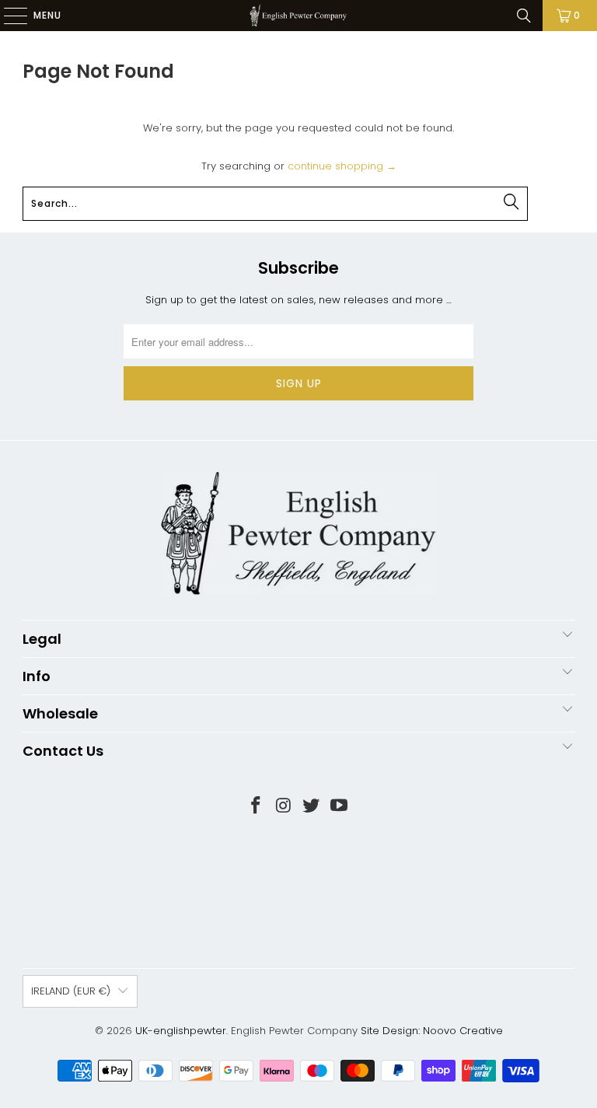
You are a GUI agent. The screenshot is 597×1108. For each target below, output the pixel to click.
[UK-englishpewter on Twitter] (311, 806)
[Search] (524, 15)
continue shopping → (342, 166)
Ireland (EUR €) (70, 991)
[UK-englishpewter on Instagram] (283, 806)
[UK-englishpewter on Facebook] (256, 806)
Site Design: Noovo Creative (432, 1030)
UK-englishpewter (180, 1030)
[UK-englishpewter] (298, 15)
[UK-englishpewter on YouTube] (339, 806)
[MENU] (8, 15)
